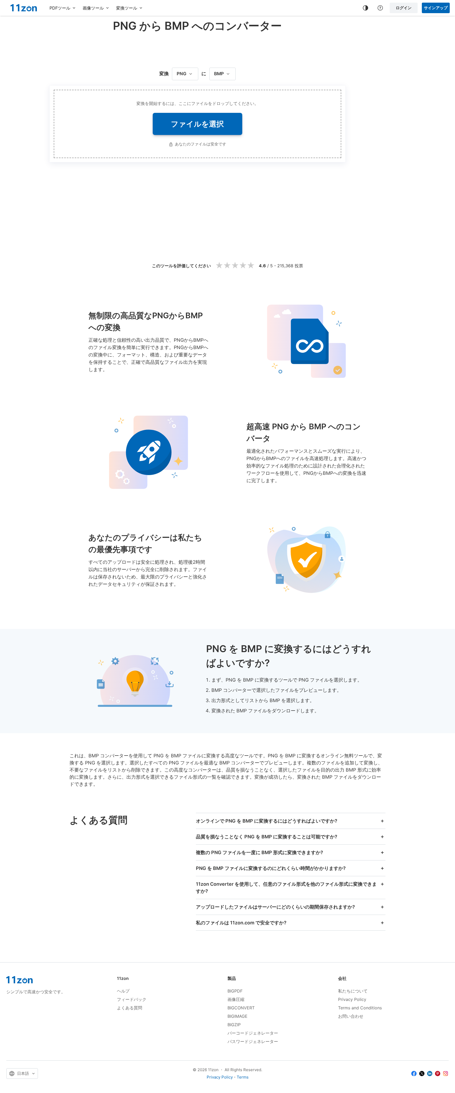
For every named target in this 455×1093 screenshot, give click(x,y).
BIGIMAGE (238, 1016)
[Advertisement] (197, 48)
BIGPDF (235, 991)
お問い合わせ (350, 1016)
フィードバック (131, 999)
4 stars (243, 265)
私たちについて (353, 991)
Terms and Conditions (360, 1007)
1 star (219, 265)
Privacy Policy (352, 999)
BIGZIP (234, 1024)
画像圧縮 (236, 999)
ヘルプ (123, 991)
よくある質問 (129, 1007)
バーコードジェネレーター (253, 1033)
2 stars (227, 265)
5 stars (251, 265)
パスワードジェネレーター (253, 1041)
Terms (243, 1077)
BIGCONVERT (241, 1007)
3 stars (235, 265)
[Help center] (380, 8)
